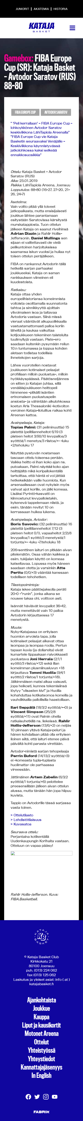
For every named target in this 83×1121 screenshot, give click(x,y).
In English (41, 1075)
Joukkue (41, 1008)
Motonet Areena (42, 1034)
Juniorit (23, 9)
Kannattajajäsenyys (41, 1067)
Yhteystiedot (41, 1059)
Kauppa (41, 1017)
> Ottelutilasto (22, 815)
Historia (60, 9)
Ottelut (41, 1042)
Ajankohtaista (41, 1000)
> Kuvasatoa (21, 824)
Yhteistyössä (41, 1050)
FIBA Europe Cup (25, 112)
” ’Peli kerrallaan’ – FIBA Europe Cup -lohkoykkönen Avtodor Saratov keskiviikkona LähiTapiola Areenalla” (41, 127)
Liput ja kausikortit (41, 1025)
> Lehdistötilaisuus (26, 820)
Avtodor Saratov (55, 112)
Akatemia (42, 9)
